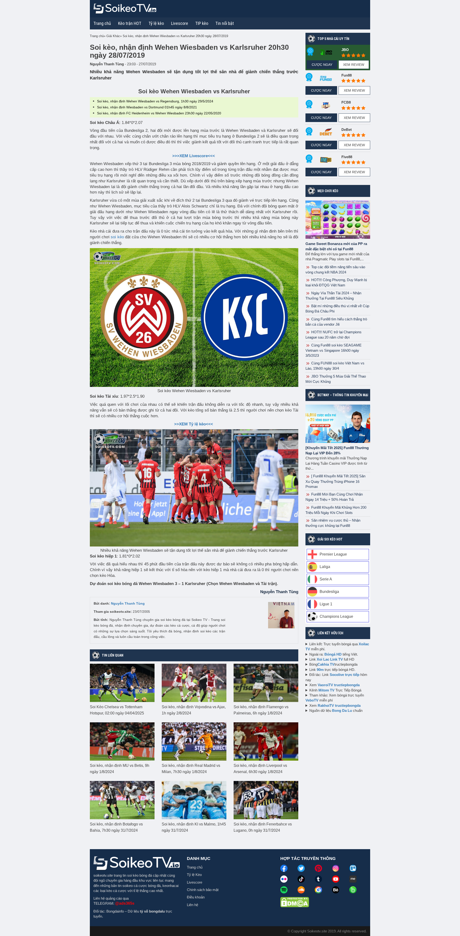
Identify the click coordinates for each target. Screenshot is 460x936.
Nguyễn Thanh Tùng (128, 603)
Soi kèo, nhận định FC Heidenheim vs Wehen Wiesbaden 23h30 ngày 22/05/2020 (159, 113)
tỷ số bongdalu (152, 911)
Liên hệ (192, 905)
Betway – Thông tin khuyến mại (342, 395)
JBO (345, 50)
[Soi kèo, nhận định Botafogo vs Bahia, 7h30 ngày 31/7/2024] (122, 800)
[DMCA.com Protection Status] (294, 902)
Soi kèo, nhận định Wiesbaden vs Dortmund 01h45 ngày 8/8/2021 (147, 107)
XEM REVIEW (353, 65)
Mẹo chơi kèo (327, 191)
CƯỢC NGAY (322, 65)
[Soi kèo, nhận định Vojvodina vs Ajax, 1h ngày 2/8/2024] (194, 683)
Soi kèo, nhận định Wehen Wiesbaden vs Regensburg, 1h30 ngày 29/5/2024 (155, 101)
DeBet (346, 130)
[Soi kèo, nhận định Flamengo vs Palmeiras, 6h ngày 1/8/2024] (266, 683)
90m (320, 670)
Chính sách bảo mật (202, 890)
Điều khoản (196, 897)
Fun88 (346, 75)
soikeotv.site (103, 875)
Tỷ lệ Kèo (194, 875)
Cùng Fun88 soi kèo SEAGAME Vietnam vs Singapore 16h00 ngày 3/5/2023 (333, 350)
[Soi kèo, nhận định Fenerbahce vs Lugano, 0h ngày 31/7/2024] (266, 800)
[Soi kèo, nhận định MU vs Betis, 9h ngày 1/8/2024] (122, 741)
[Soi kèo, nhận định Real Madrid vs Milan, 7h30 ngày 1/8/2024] (194, 741)
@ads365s (124, 903)
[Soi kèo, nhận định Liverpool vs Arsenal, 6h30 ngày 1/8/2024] (266, 741)
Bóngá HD (333, 654)
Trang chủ (102, 23)
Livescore (194, 882)
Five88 (346, 157)
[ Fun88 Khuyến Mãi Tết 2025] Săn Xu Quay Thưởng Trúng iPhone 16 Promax (335, 481)
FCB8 (346, 102)
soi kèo (117, 237)
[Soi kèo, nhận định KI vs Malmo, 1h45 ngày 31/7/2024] (194, 800)
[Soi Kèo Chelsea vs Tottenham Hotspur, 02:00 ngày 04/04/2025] (122, 683)
